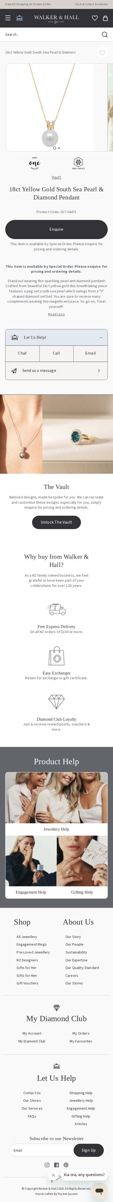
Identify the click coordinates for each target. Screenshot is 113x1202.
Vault (56, 177)
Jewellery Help (81, 1100)
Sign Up (89, 1150)
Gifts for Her (27, 968)
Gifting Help (80, 1116)
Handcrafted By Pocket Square (56, 1194)
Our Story (73, 937)
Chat (22, 353)
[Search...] (105, 34)
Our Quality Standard (82, 968)
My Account (32, 1033)
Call (56, 353)
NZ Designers (27, 960)
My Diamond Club (31, 1041)
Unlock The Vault (56, 522)
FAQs (32, 1116)
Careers (71, 975)
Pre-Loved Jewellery (33, 952)
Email (90, 353)
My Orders (81, 1033)
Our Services (32, 1108)
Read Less (56, 314)
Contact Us (32, 1093)
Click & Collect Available (91, 4)
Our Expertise (76, 960)
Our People (74, 944)
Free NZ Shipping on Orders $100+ (28, 4)
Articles (81, 1124)
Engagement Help (81, 1108)
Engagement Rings (32, 944)
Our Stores (74, 983)
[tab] (54, 147)
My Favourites (81, 1041)
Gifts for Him (27, 975)
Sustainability (76, 952)
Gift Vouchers (27, 983)
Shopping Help (81, 1093)
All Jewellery (27, 937)
